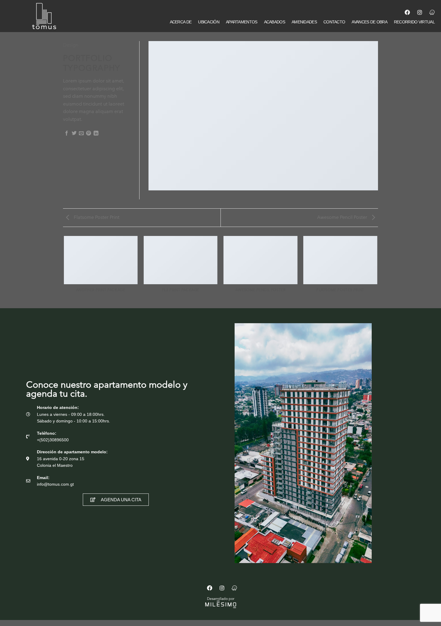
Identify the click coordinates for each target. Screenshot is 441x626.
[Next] (377, 271)
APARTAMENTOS (241, 21)
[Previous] (64, 271)
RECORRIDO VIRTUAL (414, 21)
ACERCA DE (181, 21)
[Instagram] (419, 12)
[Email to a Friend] (81, 133)
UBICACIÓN (208, 21)
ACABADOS (274, 21)
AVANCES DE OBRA (369, 21)
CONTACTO (334, 21)
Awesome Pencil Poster (342, 217)
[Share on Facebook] (66, 133)
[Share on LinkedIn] (96, 133)
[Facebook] (407, 12)
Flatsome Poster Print (96, 217)
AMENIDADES (304, 21)
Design (70, 45)
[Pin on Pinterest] (88, 133)
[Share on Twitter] (74, 133)
